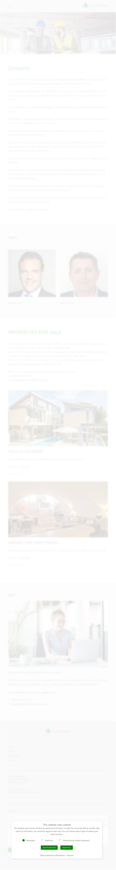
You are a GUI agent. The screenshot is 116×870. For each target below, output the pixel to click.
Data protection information (52, 855)
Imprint (70, 855)
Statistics (49, 840)
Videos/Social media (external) (76, 840)
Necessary (30, 840)
